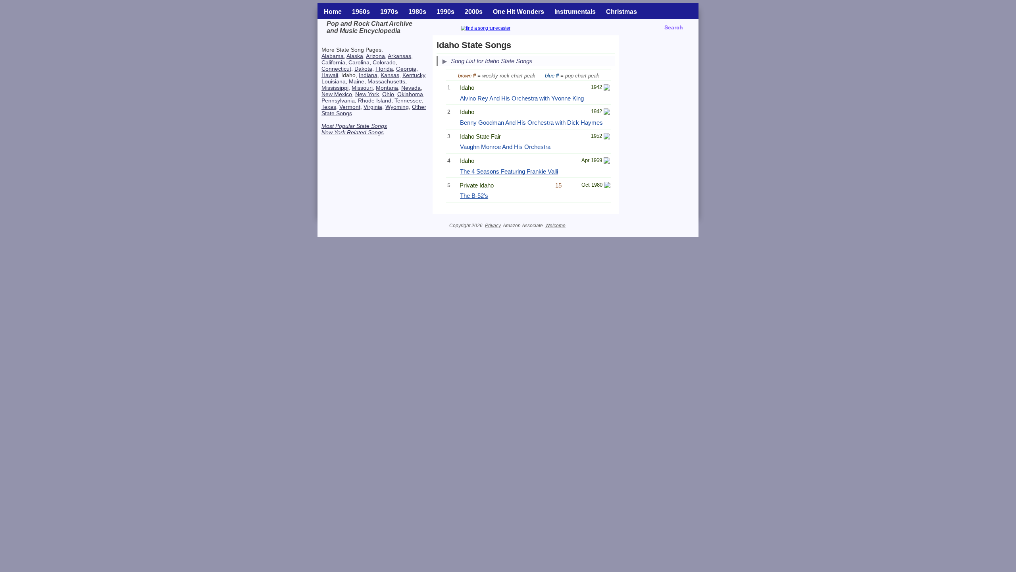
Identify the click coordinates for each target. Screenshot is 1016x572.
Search (673, 27)
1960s (361, 11)
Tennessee (408, 100)
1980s (417, 11)
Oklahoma (410, 94)
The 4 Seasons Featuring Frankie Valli (509, 171)
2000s (474, 11)
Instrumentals (575, 11)
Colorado (384, 62)
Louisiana (333, 81)
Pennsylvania (338, 100)
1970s (389, 11)
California (333, 62)
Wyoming (397, 107)
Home (333, 11)
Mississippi (334, 88)
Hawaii (329, 75)
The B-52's (474, 195)
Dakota (363, 69)
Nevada (411, 88)
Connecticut (336, 69)
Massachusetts (386, 81)
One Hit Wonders (518, 11)
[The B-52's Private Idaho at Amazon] (607, 186)
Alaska (354, 56)
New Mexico (336, 94)
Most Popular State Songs (354, 126)
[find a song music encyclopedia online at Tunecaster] (495, 29)
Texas (328, 107)
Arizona (375, 56)
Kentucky (413, 75)
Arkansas (399, 56)
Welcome (555, 225)
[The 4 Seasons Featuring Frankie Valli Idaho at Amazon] (607, 161)
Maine (356, 81)
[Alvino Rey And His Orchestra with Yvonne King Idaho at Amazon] (607, 88)
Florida (384, 69)
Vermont (349, 107)
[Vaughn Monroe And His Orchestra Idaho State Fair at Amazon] (607, 137)
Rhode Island (374, 100)
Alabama (332, 56)
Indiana (368, 75)
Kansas (390, 75)
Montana (387, 88)
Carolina (358, 62)
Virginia (373, 107)
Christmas (621, 11)
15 (558, 185)
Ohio (388, 94)
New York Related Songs (352, 132)
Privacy (492, 225)
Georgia (406, 69)
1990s (445, 11)
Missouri (362, 88)
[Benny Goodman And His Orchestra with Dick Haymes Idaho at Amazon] (607, 112)
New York (367, 94)
